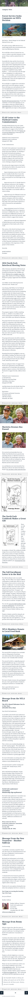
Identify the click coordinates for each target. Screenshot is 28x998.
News (20, 112)
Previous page (1, 992)
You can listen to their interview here (16, 469)
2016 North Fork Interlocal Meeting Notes (14, 264)
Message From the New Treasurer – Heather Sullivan (13, 840)
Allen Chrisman (15, 624)
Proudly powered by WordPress (8, 996)
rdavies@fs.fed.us (6, 106)
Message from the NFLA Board (13, 699)
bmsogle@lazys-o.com (9, 967)
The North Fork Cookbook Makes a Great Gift (14, 518)
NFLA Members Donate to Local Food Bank (13, 630)
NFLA (4, 3)
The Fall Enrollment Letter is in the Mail (11, 573)
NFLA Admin (14, 112)
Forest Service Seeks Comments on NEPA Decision (12, 18)
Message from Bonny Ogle (12, 922)
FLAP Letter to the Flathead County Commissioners (11, 119)
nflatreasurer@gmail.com (8, 912)
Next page (26, 992)
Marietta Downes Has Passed (12, 428)
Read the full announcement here (11, 101)
